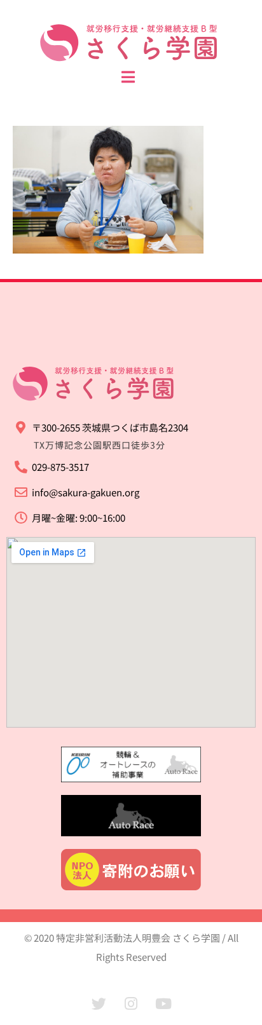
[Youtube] (163, 1004)
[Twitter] (98, 1004)
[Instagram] (131, 1004)
